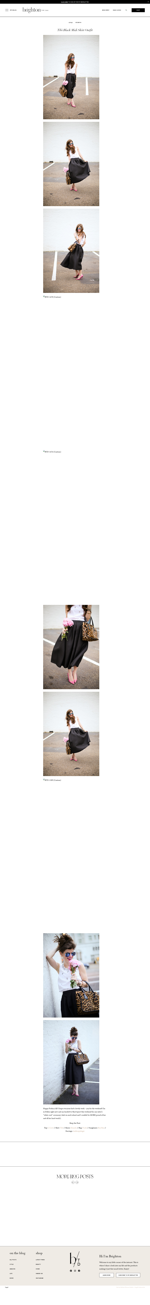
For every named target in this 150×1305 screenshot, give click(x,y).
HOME (38, 1269)
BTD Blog (13, 10)
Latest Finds (40, 1259)
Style (71, 22)
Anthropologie (78, 1131)
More (11, 1278)
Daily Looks (117, 10)
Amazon (12, 1269)
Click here (64, 2)
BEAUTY (38, 1264)
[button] (126, 10)
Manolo (74, 1127)
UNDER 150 (39, 1273)
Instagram (39, 1278)
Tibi (61, 1127)
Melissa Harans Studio (126, 1287)
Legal (6, 1287)
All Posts (13, 1259)
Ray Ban (101, 1127)
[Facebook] (79, 1270)
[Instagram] (75, 1270)
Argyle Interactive (140, 1287)
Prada (84, 1127)
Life (11, 1273)
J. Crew (50, 1127)
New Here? (105, 10)
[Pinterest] (70, 1270)
